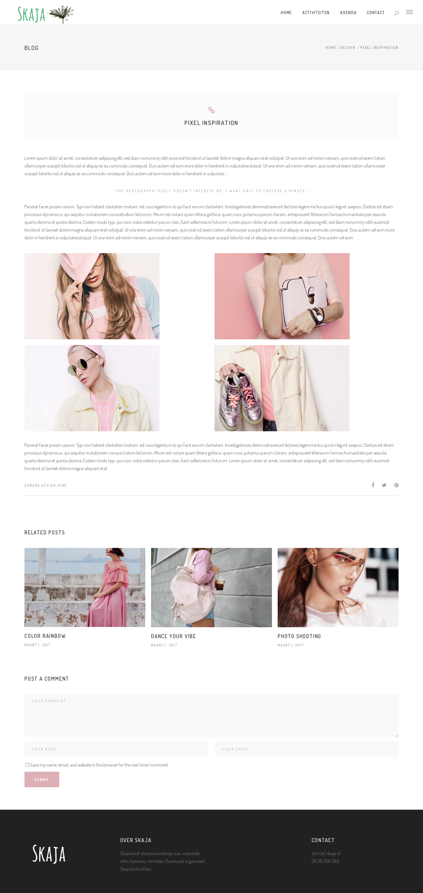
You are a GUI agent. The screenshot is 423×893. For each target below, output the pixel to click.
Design (348, 47)
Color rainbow (45, 636)
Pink (62, 485)
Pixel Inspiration (211, 122)
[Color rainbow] (84, 587)
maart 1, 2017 (37, 645)
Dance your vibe (173, 636)
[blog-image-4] (306, 388)
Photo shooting (299, 636)
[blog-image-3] (116, 388)
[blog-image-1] (116, 296)
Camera (32, 485)
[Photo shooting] (338, 587)
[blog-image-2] (306, 296)
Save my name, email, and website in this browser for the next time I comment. (99, 765)
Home (331, 47)
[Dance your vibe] (211, 587)
